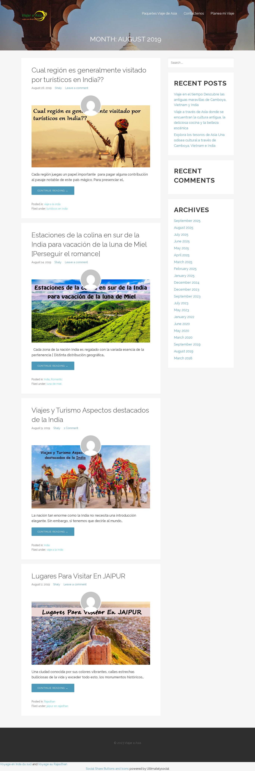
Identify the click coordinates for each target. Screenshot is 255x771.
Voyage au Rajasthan (52, 764)
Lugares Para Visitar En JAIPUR (78, 576)
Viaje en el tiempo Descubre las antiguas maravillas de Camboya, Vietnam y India (200, 99)
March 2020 (183, 337)
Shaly (58, 87)
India (47, 379)
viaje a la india (52, 204)
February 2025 (185, 269)
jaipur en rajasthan (57, 706)
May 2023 (181, 310)
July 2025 (181, 234)
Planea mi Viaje (222, 13)
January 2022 (184, 317)
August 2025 (183, 228)
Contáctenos (194, 13)
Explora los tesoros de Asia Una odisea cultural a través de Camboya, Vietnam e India (199, 140)
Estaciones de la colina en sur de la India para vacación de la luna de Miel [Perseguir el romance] (89, 244)
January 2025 (184, 276)
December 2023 (186, 289)
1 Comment (71, 428)
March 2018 (183, 358)
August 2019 (183, 351)
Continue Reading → (53, 190)
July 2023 (181, 303)
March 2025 (183, 262)
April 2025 (181, 255)
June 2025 (182, 241)
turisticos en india (57, 208)
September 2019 (187, 344)
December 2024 (186, 282)
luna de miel (54, 383)
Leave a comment (76, 87)
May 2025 (181, 248)
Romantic (56, 379)
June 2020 (182, 324)
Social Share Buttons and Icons (107, 768)
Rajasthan (49, 701)
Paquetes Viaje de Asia (159, 13)
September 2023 (187, 296)
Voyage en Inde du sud (16, 764)
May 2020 (181, 331)
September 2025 (187, 221)
